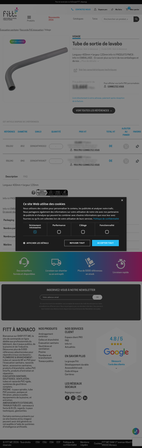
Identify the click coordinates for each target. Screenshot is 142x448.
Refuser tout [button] (77, 243)
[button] (36, 243)
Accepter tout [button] (105, 243)
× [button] (122, 200)
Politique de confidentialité (106, 218)
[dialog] (71, 224)
